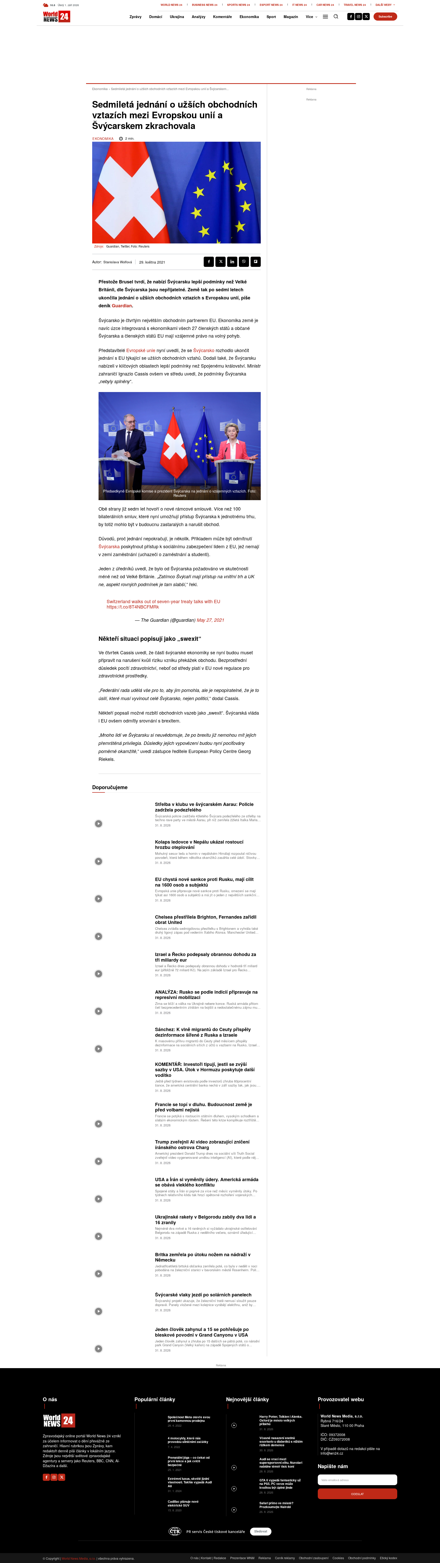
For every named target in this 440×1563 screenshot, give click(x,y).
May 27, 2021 (210, 620)
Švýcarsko (203, 350)
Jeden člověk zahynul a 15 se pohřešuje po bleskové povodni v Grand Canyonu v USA (202, 1332)
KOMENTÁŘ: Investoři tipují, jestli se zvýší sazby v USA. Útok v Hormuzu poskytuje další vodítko (205, 1069)
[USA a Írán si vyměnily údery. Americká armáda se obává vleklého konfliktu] (121, 1189)
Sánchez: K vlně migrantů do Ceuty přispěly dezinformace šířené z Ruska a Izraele (203, 1032)
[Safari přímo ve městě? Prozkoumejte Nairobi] (242, 1507)
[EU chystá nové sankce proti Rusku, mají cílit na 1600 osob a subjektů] (121, 889)
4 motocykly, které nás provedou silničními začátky (188, 1440)
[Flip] (256, 262)
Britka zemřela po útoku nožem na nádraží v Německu (203, 1257)
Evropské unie (140, 350)
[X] (366, 16)
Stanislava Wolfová (117, 262)
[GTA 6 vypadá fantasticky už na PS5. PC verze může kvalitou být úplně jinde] (242, 1486)
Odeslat (357, 1494)
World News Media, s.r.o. (79, 1558)
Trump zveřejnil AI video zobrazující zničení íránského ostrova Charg (202, 1144)
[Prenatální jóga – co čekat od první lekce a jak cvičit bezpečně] (150, 1463)
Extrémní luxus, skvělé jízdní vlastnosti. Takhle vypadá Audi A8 (190, 1482)
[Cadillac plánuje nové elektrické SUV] (150, 1505)
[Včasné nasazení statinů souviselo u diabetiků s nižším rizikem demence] (242, 1444)
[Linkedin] (232, 262)
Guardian (122, 305)
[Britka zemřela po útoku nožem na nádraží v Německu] (121, 1264)
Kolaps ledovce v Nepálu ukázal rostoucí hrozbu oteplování (199, 844)
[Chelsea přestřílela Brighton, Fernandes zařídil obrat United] (121, 926)
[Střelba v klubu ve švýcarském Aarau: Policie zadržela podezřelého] (121, 814)
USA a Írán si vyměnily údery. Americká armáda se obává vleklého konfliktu (206, 1182)
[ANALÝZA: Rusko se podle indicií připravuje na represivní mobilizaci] (121, 1001)
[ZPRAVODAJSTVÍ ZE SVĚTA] (51, 16)
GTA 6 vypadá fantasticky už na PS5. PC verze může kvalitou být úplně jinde (280, 1484)
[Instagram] (358, 16)
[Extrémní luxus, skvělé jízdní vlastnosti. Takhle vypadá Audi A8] (150, 1484)
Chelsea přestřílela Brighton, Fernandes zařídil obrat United (205, 920)
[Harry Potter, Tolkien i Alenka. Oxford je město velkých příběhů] (242, 1422)
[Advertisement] (311, 178)
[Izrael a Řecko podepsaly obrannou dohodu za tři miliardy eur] (121, 964)
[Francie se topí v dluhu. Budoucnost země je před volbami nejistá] (121, 1114)
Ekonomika (100, 88)
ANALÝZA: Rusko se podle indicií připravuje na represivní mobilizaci (206, 995)
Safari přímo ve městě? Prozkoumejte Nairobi (276, 1505)
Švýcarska (109, 546)
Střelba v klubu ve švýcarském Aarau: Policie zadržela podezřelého (204, 807)
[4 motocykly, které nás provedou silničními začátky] (150, 1442)
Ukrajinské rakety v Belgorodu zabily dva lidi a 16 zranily (205, 1219)
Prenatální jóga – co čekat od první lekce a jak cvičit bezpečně (189, 1461)
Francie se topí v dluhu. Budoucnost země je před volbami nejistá (203, 1107)
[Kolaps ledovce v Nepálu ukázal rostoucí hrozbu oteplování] (121, 851)
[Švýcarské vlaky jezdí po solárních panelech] (121, 1301)
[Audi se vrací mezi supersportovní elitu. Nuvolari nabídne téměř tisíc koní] (242, 1465)
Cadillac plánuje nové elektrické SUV (183, 1503)
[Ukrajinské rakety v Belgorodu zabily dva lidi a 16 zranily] (121, 1226)
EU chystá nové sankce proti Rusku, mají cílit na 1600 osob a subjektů (204, 882)
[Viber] (244, 262)
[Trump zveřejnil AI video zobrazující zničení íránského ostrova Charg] (121, 1151)
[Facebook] (350, 16)
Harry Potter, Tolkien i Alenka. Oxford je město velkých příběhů (280, 1420)
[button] (336, 16)
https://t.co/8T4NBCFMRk (133, 606)
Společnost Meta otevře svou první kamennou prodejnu (189, 1419)
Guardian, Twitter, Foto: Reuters (127, 246)
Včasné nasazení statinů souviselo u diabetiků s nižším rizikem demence (281, 1442)
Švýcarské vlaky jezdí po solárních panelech (203, 1294)
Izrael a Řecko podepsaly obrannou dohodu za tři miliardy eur (205, 957)
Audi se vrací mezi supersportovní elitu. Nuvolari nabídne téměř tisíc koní (280, 1463)
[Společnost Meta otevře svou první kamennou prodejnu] (150, 1421)
